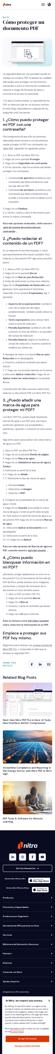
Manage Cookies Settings (27, 1046)
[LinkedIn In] (12, 857)
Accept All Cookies (27, 1039)
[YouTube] (42, 857)
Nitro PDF (8, 148)
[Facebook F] (32, 857)
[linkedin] (40, 664)
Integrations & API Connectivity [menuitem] (16, 992)
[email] (48, 664)
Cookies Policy (17, 1031)
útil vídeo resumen (38, 620)
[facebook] (31, 664)
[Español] (50, 4)
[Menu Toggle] (43, 4)
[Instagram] (22, 857)
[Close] (49, 1001)
